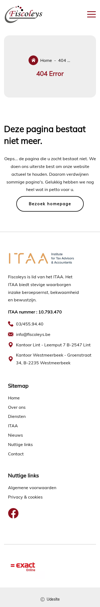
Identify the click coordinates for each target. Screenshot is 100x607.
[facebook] (13, 513)
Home (14, 397)
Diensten (17, 416)
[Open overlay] (91, 14)
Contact (16, 453)
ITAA (13, 425)
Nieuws (15, 435)
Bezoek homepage (50, 203)
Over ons (17, 407)
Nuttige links (20, 444)
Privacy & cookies (25, 497)
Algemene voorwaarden (32, 487)
